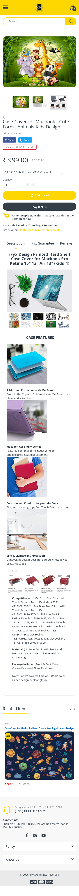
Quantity (7, 179)
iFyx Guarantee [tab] (42, 243)
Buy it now (40, 207)
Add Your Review (12, 133)
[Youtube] (44, 835)
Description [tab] (15, 243)
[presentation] (71, 709)
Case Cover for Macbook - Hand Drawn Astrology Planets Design (39, 728)
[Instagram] (35, 835)
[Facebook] (27, 835)
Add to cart (42, 195)
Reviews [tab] (66, 243)
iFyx (5, 117)
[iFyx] (39, 7)
